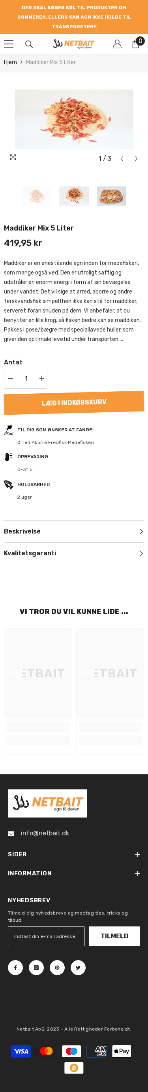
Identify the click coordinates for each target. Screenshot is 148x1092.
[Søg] (29, 25)
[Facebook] (15, 948)
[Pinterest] (57, 948)
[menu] (8, 25)
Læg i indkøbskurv (74, 383)
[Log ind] (117, 25)
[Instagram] (36, 948)
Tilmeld (115, 917)
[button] (122, 140)
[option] (75, 7)
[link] (38, 708)
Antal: (13, 343)
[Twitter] (78, 948)
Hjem (10, 43)
